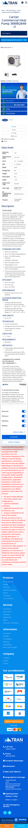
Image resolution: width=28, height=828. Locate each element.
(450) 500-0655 (10, 756)
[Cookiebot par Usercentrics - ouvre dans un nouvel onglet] (19, 385)
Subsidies (6, 636)
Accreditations (7, 639)
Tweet (14, 126)
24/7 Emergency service (11, 805)
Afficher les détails (18, 432)
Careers (5, 661)
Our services (7, 609)
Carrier (11, 120)
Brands (5, 593)
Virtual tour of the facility (10, 623)
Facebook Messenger (14, 760)
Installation (6, 614)
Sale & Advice (7, 612)
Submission (9, 766)
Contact (5, 663)
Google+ (15, 133)
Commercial (7, 596)
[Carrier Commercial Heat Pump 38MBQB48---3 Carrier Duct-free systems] (6, 74)
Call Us (7, 826)
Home (3, 10)
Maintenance (7, 617)
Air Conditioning (8, 582)
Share (14, 130)
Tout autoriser (14, 437)
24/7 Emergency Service (14, 721)
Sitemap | (4, 822)
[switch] (24, 416)
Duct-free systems (11, 10)
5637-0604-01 (13, 771)
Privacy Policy (22, 822)
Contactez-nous (12, 822)
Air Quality (6, 587)
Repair (5, 620)
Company (6, 658)
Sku (2, 47)
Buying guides (7, 644)
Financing (6, 642)
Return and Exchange (10, 647)
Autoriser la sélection (14, 442)
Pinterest (14, 136)
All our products (8, 598)
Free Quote (21, 826)
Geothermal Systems (9, 590)
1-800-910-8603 (10, 749)
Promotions (7, 633)
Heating (5, 584)
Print (5, 141)
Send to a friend (9, 139)
